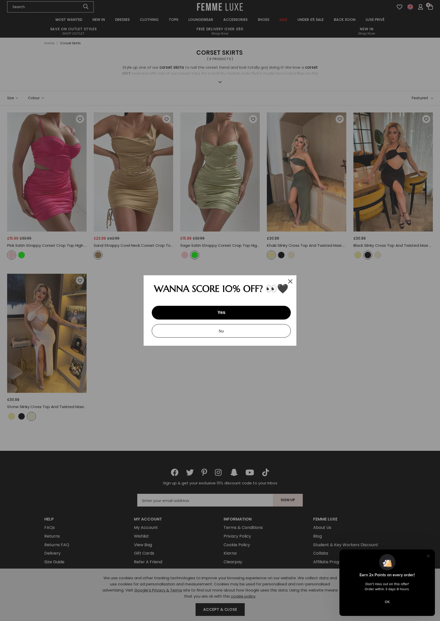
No (221, 331)
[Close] (290, 281)
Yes (221, 312)
